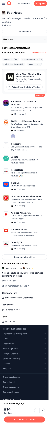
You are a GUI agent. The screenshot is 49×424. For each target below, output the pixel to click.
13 (5, 281)
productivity (10, 59)
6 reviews (21, 130)
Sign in (41, 3)
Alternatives (8, 39)
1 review (20, 189)
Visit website (24, 31)
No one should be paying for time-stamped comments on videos (22, 274)
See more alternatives (24, 257)
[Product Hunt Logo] (9, 3)
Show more (33, 64)
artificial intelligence (13, 64)
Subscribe (25, 3)
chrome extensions (32, 59)
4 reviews (21, 114)
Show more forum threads (14, 286)
